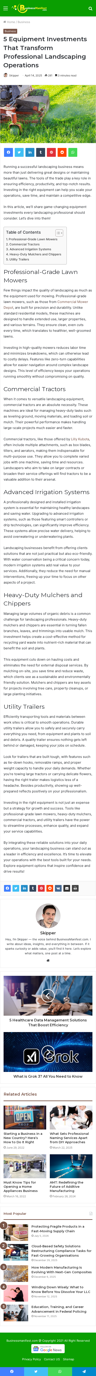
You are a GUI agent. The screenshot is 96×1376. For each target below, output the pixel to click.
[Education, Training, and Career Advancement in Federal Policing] (16, 1313)
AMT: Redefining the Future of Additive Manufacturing (66, 1186)
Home (10, 22)
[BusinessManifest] (29, 8)
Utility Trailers (19, 259)
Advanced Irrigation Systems (31, 249)
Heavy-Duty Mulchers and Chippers (36, 254)
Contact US (52, 1359)
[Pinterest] (41, 888)
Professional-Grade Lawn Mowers (33, 239)
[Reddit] (49, 888)
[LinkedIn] (24, 888)
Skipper (14, 75)
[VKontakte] (58, 888)
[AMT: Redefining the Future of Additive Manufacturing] (71, 1166)
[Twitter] (16, 888)
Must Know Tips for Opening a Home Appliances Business (21, 1186)
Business (24, 22)
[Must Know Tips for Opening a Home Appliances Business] (25, 1166)
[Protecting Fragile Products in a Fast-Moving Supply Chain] (16, 1232)
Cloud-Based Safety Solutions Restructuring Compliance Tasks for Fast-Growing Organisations (61, 1251)
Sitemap (68, 1359)
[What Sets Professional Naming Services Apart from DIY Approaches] (71, 1118)
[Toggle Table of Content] (57, 233)
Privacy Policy (31, 1359)
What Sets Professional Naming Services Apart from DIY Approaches (69, 1138)
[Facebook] (7, 888)
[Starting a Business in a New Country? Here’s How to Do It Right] (25, 1118)
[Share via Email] (66, 888)
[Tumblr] (32, 888)
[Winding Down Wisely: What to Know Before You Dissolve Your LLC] (16, 1293)
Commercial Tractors (24, 244)
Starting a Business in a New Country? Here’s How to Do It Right (23, 1138)
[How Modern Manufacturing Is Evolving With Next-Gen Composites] (16, 1273)
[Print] (75, 888)
